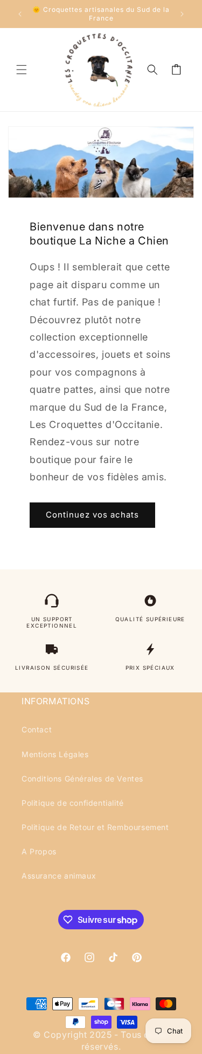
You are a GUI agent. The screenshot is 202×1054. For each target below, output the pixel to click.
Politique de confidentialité (73, 802)
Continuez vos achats (92, 514)
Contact (37, 729)
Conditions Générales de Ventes (82, 778)
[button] (21, 69)
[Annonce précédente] (20, 14)
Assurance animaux (59, 875)
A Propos (39, 851)
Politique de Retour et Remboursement (95, 827)
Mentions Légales (55, 754)
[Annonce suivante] (182, 14)
